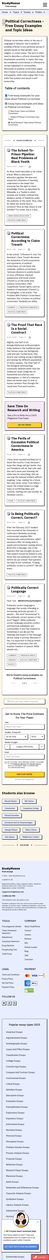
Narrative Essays (14, 1130)
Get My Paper (24, 425)
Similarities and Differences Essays (22, 1187)
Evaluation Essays (14, 1101)
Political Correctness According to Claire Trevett (25, 238)
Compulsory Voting (31, 808)
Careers (28, 935)
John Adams (10, 837)
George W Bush (11, 830)
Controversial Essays (16, 1078)
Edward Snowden (12, 815)
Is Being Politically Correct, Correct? (25, 515)
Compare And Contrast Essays (20, 1072)
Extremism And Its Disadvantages (19, 822)
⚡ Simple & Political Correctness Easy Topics (23, 118)
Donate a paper (31, 947)
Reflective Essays (14, 1164)
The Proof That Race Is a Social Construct (26, 328)
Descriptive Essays (15, 1095)
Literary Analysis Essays (17, 1205)
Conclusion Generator (11, 941)
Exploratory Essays (15, 1112)
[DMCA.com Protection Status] (29, 990)
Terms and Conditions (10, 974)
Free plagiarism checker (11, 926)
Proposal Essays (14, 1158)
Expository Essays (14, 1118)
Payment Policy (8, 987)
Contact (28, 930)
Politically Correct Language (24, 589)
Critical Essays (13, 1084)
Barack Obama (11, 801)
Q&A (26, 955)
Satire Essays (12, 1182)
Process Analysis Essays (17, 1153)
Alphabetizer (7, 937)
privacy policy (35, 764)
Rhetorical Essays (14, 1176)
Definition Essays (14, 1089)
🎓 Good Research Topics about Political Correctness (24, 123)
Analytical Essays (14, 1032)
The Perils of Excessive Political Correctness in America (25, 444)
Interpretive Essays (15, 1210)
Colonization (10, 808)
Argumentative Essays (16, 1037)
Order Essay (7, 954)
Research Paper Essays (17, 1170)
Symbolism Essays (15, 1199)
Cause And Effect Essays (18, 1049)
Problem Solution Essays (18, 1147)
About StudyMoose (32, 926)
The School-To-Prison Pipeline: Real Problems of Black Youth (24, 156)
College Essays (13, 1061)
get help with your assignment (21, 1246)
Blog (26, 951)
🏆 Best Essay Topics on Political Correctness (21, 112)
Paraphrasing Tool (9, 949)
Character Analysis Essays (18, 1193)
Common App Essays (16, 1066)
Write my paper (24, 774)
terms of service (19, 764)
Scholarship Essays (15, 1256)
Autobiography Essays (16, 1043)
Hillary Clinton (31, 830)
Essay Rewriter (8, 945)
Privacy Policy (7, 979)
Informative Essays (15, 1124)
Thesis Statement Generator (9, 931)
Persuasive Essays (15, 1141)
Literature (29, 959)
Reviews (28, 939)
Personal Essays (14, 1135)
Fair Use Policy (8, 983)
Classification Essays (16, 1055)
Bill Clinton (29, 801)
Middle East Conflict (31, 837)
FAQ (26, 943)
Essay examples (24, 140)
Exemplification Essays (17, 1107)
